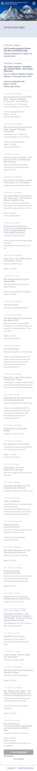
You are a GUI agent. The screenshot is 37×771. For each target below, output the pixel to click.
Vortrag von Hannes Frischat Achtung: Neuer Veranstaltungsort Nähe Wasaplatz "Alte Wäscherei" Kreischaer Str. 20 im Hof (18, 235)
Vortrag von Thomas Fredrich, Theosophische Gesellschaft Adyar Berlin (16, 638)
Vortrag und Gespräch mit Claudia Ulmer (18, 486)
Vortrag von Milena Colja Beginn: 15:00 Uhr (18, 262)
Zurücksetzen (8, 756)
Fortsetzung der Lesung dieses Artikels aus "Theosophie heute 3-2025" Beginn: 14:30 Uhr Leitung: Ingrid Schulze (18, 449)
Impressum (11, 768)
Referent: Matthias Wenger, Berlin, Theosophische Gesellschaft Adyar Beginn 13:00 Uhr (18, 162)
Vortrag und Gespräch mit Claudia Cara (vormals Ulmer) (18, 50)
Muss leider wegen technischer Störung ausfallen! (18, 469)
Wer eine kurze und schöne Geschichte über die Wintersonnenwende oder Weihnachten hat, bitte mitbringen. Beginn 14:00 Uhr (17, 577)
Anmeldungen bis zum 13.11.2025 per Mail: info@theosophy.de (18, 617)
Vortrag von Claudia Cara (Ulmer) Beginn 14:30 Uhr (17, 554)
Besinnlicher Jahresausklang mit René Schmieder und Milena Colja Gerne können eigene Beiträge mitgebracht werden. (17, 530)
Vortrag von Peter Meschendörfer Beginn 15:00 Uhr (18, 674)
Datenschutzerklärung (25, 768)
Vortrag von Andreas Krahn (17, 597)
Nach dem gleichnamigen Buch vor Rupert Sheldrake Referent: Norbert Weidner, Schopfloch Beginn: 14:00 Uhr (17, 285)
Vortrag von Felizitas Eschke (17, 655)
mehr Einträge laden (19, 752)
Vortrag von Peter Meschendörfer (16, 305)
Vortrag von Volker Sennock (15, 429)
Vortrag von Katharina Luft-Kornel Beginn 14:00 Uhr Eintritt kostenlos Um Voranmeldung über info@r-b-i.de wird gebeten (18, 733)
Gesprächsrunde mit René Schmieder (18, 181)
